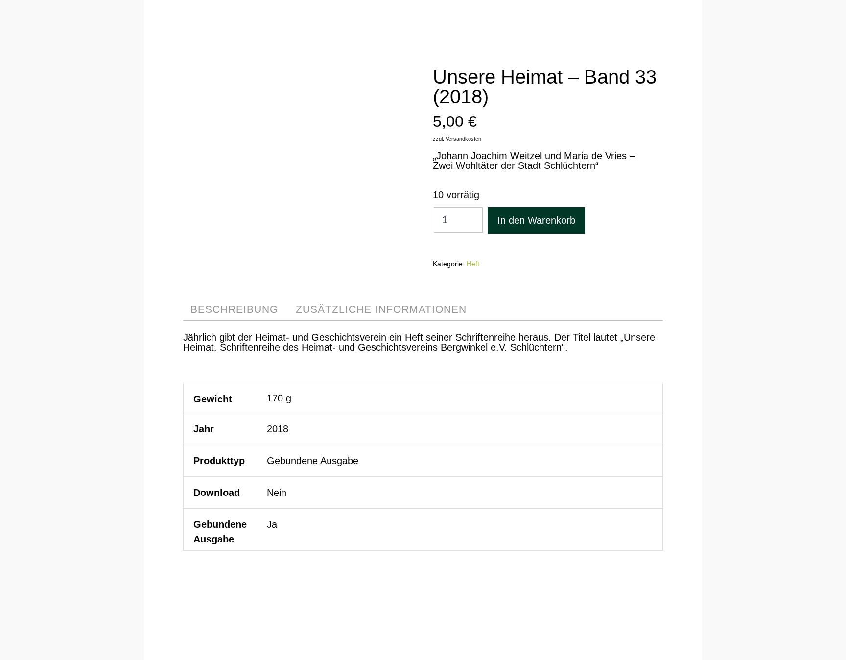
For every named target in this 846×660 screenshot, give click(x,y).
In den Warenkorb (536, 220)
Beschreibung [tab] (234, 309)
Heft (473, 264)
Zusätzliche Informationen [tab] (381, 309)
